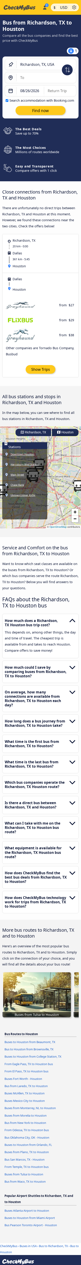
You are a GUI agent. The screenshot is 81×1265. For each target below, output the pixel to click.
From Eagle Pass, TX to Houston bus (28, 1064)
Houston (67, 432)
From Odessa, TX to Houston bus (26, 1130)
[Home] (20, 7)
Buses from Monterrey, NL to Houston (30, 1108)
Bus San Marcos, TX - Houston (24, 1159)
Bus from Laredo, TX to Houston (26, 1086)
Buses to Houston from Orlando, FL (28, 1145)
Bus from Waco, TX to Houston (25, 1181)
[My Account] (45, 6)
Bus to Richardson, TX (53, 1246)
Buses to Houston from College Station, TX (32, 1056)
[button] (75, 512)
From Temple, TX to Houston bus (26, 1167)
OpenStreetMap (58, 526)
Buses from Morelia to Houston (25, 1115)
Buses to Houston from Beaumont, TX (29, 1042)
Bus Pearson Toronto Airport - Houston (30, 1225)
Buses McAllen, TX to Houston (24, 1093)
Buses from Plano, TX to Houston (26, 1152)
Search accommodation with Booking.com (41, 100)
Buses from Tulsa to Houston (23, 1174)
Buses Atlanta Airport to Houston (26, 1211)
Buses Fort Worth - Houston (23, 1079)
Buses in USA (28, 1246)
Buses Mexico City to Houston (24, 1101)
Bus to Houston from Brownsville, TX (29, 1049)
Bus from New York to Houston (25, 1123)
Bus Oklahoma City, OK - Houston (26, 1137)
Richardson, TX (35, 432)
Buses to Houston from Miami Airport (29, 1218)
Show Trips (40, 369)
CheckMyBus (8, 1246)
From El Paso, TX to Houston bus (26, 1071)
